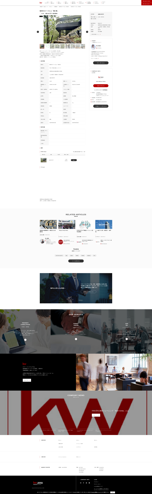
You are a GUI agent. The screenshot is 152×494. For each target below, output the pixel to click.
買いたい (51, 6)
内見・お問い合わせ (101, 62)
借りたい (95, 440)
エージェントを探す (79, 443)
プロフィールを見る (94, 58)
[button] (38, 32)
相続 (66, 255)
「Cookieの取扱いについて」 (96, 492)
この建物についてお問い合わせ (101, 106)
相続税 (77, 255)
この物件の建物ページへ (95, 34)
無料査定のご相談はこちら (88, 291)
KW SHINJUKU (81, 470)
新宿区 (72, 255)
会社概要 (95, 479)
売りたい (77, 440)
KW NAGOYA (101, 467)
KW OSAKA (101, 470)
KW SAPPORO (64, 467)
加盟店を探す (61, 443)
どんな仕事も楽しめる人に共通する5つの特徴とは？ (112, 411)
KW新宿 (83, 255)
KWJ (94, 255)
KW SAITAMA (81, 472)
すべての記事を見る (76, 261)
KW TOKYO (81, 467)
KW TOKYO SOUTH (59, 255)
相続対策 (88, 255)
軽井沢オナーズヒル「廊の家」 (64, 6)
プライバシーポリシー (97, 484)
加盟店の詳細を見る (101, 85)
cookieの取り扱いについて (98, 486)
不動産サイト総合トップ (44, 6)
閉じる (112, 492)
